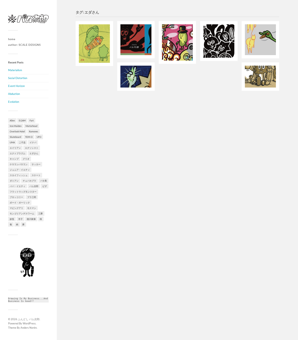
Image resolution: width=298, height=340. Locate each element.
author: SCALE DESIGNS (24, 44)
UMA (12, 142)
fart (32, 120)
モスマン (31, 208)
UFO (39, 137)
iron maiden (15, 126)
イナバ (33, 142)
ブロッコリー (16, 197)
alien (12, 120)
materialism (15, 70)
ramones (33, 131)
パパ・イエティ (17, 186)
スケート (36, 175)
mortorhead (31, 126)
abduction (14, 93)
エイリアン (15, 147)
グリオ (26, 158)
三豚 (40, 213)
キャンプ (14, 158)
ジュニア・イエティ (20, 169)
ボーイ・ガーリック (20, 202)
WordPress (29, 323)
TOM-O (29, 137)
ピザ (44, 186)
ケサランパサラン (19, 164)
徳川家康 (31, 219)
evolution (13, 101)
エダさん (33, 153)
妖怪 (12, 219)
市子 (20, 219)
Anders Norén (28, 327)
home (11, 39)
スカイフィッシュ (19, 175)
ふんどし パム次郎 (29, 319)
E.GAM (22, 120)
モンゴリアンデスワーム (22, 213)
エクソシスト (31, 147)
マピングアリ (16, 208)
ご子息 (22, 142)
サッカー (36, 164)
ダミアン (14, 180)
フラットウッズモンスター (23, 191)
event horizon (16, 86)
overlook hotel (17, 131)
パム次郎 (33, 186)
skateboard (15, 137)
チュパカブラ (29, 180)
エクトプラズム (17, 153)
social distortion (17, 78)
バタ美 (43, 180)
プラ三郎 (31, 197)
